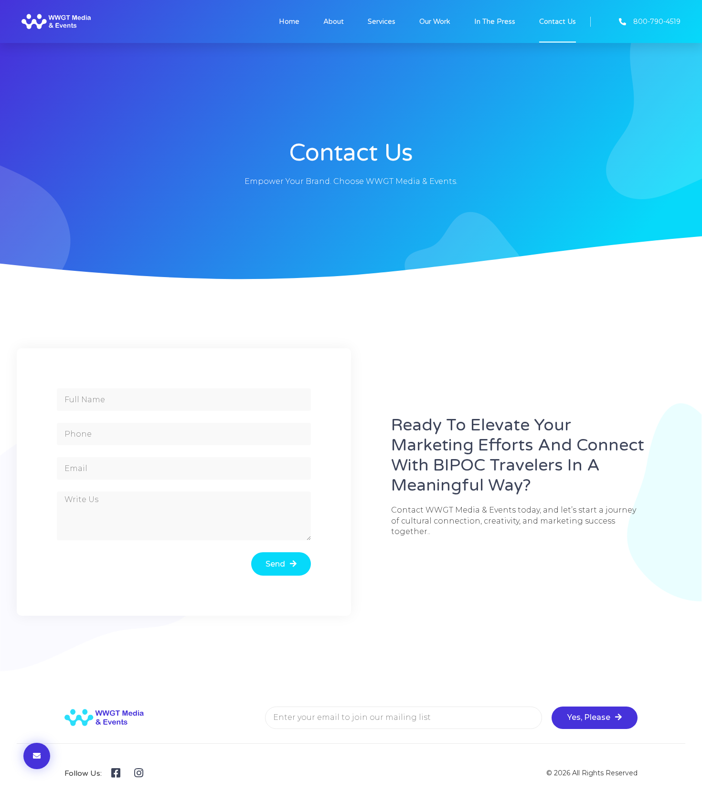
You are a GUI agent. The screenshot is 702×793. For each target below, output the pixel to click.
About (333, 21)
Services (381, 21)
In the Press (494, 21)
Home (289, 21)
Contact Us (557, 21)
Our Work (434, 21)
